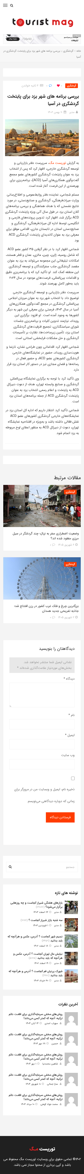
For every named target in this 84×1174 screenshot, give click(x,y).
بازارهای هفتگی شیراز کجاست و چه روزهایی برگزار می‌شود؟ (36, 905)
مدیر (71, 112)
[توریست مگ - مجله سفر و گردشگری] (42, 21)
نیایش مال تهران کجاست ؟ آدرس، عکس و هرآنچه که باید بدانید (38, 956)
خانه (78, 51)
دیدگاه (69, 678)
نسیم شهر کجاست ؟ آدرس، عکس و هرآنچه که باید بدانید (35, 938)
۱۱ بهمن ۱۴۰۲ (55, 112)
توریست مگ (57, 163)
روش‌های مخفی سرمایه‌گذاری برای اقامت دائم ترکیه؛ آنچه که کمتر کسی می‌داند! (36, 1016)
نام (72, 715)
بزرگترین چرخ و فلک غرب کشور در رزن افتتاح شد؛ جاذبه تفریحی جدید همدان (46, 608)
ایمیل (70, 735)
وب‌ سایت (68, 755)
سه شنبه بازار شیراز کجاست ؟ (46, 920)
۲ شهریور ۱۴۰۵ (66, 617)
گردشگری (68, 51)
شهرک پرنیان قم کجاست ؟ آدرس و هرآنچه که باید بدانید (36, 973)
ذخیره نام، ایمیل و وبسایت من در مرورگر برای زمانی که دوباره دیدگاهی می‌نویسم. (44, 795)
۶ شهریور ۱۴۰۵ (66, 545)
